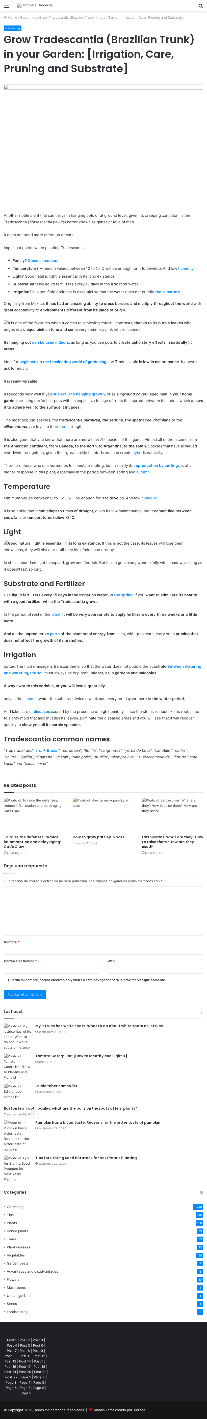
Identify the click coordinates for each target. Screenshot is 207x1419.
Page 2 (39, 1377)
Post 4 (12, 1345)
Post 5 (25, 1345)
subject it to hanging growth (79, 394)
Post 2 (25, 1340)
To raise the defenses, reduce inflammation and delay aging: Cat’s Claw (32, 842)
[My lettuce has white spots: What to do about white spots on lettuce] (18, 1037)
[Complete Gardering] (35, 6)
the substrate (167, 291)
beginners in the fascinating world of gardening (62, 361)
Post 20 (25, 1372)
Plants (12, 1223)
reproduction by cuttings (157, 465)
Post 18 (39, 1366)
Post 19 (10, 1372)
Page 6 (11, 1388)
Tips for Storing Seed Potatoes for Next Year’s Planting (86, 1157)
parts (55, 633)
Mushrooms (16, 1288)
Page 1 (25, 1377)
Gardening (28, 17)
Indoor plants (17, 1231)
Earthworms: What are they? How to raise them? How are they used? (172, 842)
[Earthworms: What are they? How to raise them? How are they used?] (172, 815)
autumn (143, 472)
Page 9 (25, 1393)
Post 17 (25, 1366)
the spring (123, 595)
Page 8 (38, 1388)
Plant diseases (18, 1247)
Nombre (11, 942)
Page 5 (38, 1382)
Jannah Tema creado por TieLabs (119, 1410)
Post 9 (38, 1351)
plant (55, 614)
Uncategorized (19, 1296)
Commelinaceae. (43, 260)
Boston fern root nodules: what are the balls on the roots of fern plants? (70, 1108)
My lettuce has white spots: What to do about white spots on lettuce (99, 1025)
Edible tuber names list (56, 1085)
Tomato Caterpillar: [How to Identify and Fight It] (81, 1055)
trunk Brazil (46, 750)
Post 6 (38, 1345)
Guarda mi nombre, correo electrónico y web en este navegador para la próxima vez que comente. (87, 980)
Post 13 (10, 1361)
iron (62, 426)
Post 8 (25, 1351)
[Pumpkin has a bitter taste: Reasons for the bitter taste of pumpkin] (18, 1136)
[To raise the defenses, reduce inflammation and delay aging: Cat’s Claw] (34, 815)
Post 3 (38, 1340)
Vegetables (16, 1255)
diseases (42, 711)
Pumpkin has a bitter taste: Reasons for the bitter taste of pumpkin (97, 1122)
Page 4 (24, 1382)
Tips (10, 1215)
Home (12, 17)
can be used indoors (50, 342)
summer (30, 698)
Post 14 (25, 1361)
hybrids (139, 452)
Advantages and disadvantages (32, 1271)
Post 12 (39, 1356)
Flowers (13, 1279)
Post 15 (39, 1361)
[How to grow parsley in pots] (103, 815)
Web (111, 961)
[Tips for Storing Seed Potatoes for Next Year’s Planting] (18, 1169)
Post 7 (12, 1351)
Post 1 (12, 1340)
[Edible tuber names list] (18, 1093)
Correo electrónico (20, 961)
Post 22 (11, 1377)
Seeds (12, 1304)
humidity (185, 268)
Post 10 (10, 1356)
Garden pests (18, 1263)
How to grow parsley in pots (98, 837)
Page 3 (11, 1382)
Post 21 (40, 1372)
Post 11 (25, 1356)
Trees (11, 1239)
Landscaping (17, 1312)
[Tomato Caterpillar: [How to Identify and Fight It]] (18, 1067)
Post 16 (10, 1366)
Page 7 (25, 1388)
